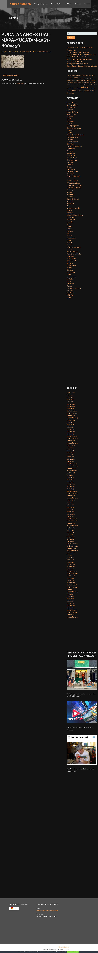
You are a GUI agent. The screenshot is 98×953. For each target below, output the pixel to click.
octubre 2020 (71, 548)
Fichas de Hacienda (73, 176)
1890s (71, 78)
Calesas (69, 123)
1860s (90, 75)
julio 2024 (70, 447)
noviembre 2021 (72, 521)
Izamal (68, 88)
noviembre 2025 (72, 413)
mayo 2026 (70, 399)
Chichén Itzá (70, 82)
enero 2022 (70, 516)
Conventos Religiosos (74, 146)
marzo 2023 (71, 484)
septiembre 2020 (72, 550)
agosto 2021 (71, 528)
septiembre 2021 (72, 525)
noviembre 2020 (72, 546)
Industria (70, 213)
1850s (87, 75)
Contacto (87, 4)
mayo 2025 (70, 425)
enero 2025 (70, 434)
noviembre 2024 (72, 438)
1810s (80, 75)
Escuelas (70, 162)
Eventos (69, 167)
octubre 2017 (71, 615)
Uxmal (90, 90)
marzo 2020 (71, 564)
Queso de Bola (72, 261)
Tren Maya (70, 293)
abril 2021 (70, 534)
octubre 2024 (71, 441)
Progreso (74, 90)
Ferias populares (72, 171)
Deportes (70, 151)
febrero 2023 (71, 486)
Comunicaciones (72, 142)
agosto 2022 (71, 500)
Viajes (93, 90)
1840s (83, 75)
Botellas (69, 119)
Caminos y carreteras (74, 128)
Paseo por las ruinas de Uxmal (77, 64)
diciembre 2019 (72, 571)
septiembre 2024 (72, 443)
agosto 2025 (71, 420)
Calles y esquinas (73, 126)
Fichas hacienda (70, 84)
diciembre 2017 (72, 610)
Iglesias (69, 210)
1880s (68, 78)
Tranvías (86, 90)
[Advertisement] (82, 327)
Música (69, 242)
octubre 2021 (71, 523)
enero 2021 (70, 541)
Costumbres (71, 149)
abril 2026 (70, 402)
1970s (71, 80)
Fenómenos (71, 169)
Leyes (69, 224)
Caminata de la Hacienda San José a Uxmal (82, 66)
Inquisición (71, 219)
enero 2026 (70, 409)
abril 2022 (70, 509)
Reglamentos (71, 265)
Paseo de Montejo (91, 88)
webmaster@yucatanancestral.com (47, 910)
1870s (93, 75)
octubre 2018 (71, 589)
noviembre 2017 (72, 612)
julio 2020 (70, 555)
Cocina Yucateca (76, 82)
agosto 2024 (71, 445)
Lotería (69, 226)
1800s (77, 75)
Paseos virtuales (72, 252)
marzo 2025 (70, 429)
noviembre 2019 (72, 573)
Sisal (82, 90)
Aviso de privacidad (63, 947)
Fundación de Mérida (74, 185)
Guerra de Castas (73, 199)
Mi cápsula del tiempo (74, 61)
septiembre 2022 (72, 498)
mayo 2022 (70, 507)
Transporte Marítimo (74, 288)
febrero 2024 (71, 459)
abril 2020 (70, 562)
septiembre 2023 (72, 470)
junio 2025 (70, 422)
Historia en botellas (88, 84)
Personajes (70, 256)
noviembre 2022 (72, 493)
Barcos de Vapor (72, 112)
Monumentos (71, 238)
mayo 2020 (70, 560)
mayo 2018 (70, 599)
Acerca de (78, 4)
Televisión (70, 284)
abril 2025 (70, 427)
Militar (69, 236)
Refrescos (70, 263)
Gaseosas (76, 84)
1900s (76, 78)
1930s (87, 78)
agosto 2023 (71, 473)
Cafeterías (70, 121)
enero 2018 (70, 608)
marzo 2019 (70, 580)
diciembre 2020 (72, 544)
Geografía (70, 194)
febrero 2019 (71, 583)
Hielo (68, 206)
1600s (71, 75)
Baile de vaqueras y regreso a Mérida (79, 59)
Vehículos (70, 295)
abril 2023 (70, 482)
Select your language (40, 4)
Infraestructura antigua (75, 215)
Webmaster (26, 52)
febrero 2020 (71, 566)
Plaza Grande (71, 258)
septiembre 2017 (72, 617)
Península (68, 90)
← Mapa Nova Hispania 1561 (10, 75)
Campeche (88, 80)
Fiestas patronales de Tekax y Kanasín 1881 (81, 54)
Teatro (69, 281)
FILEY (69, 178)
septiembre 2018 (72, 592)
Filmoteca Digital (55, 4)
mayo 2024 (70, 452)
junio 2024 (70, 450)
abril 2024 (70, 454)
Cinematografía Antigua (75, 135)
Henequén (70, 203)
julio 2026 (70, 395)
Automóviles (71, 107)
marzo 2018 (70, 603)
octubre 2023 (71, 468)
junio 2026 (70, 397)
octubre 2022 (71, 496)
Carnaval (70, 130)
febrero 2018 (71, 605)
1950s (94, 78)
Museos (69, 240)
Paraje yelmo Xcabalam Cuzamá (78, 52)
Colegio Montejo (83, 82)
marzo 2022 (70, 512)
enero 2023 (70, 489)
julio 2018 (70, 594)
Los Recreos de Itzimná (75, 88)
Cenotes (69, 132)
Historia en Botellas (73, 208)
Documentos (71, 153)
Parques (69, 249)
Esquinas (70, 165)
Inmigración (71, 217)
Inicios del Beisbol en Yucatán (77, 57)
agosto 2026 (71, 392)
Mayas (69, 233)
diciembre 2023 (72, 463)
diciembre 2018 (72, 585)
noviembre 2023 (72, 466)
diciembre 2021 (72, 518)
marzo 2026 (71, 404)
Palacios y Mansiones (74, 247)
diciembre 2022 (72, 491)
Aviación (83, 80)
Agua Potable (78, 80)
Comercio (70, 139)
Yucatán (70, 93)
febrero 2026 (71, 406)
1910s (79, 78)
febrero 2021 (71, 539)
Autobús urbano (72, 105)
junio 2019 (70, 578)
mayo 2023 (70, 479)
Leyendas (70, 222)
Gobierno (70, 197)
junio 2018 (70, 596)
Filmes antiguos (72, 181)
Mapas (69, 229)
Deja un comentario (43, 52)
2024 (74, 80)
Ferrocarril (91, 82)
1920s (84, 78)
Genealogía (71, 190)
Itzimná (95, 84)
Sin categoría (71, 277)
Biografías (70, 116)
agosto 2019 (71, 576)
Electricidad (71, 155)
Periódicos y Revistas (74, 254)
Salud (69, 274)
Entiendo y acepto (73, 952)
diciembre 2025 (72, 411)
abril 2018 (70, 601)
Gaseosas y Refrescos (74, 187)
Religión (79, 90)
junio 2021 (70, 530)
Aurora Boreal (71, 103)
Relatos (69, 268)
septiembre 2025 (72, 418)
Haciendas (80, 85)
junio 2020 (70, 557)
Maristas (70, 231)
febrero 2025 (71, 431)
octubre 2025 (71, 415)
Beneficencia (71, 114)
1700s (73, 75)
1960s (68, 80)
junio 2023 (70, 477)
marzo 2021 (70, 537)
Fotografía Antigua (73, 183)
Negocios (70, 245)
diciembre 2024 (72, 436)
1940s (91, 78)
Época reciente (72, 160)
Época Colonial (72, 158)
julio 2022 (70, 502)
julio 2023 (70, 475)
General (69, 192)
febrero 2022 (71, 514)
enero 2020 (70, 569)
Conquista (70, 144)
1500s (68, 75)
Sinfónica (70, 279)
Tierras (69, 286)
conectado (20, 83)
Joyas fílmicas (68, 4)
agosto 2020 (71, 553)
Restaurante (71, 272)
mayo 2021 (70, 532)
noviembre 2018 (72, 587)
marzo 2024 (71, 457)
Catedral (93, 80)
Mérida (84, 87)
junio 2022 (70, 505)
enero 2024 (70, 461)
